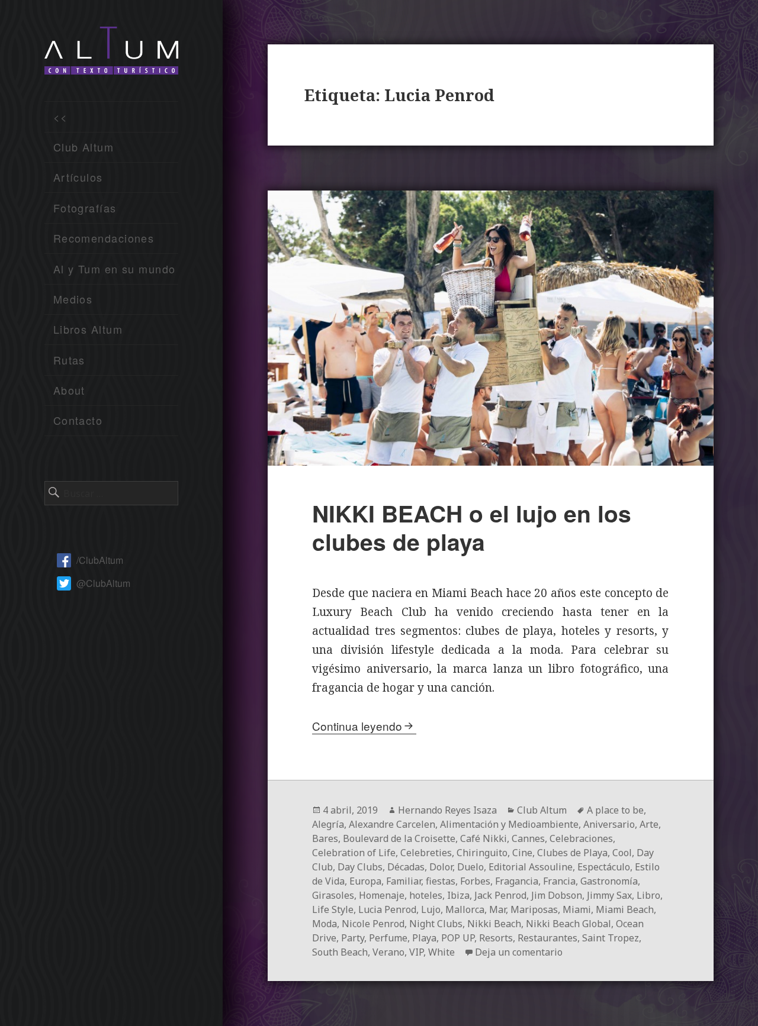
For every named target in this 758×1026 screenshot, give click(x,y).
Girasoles (333, 895)
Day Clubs (360, 866)
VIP (416, 952)
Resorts (496, 937)
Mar (497, 909)
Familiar (403, 881)
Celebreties (426, 852)
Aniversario (609, 824)
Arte (649, 824)
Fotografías (85, 207)
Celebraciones (581, 838)
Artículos (78, 177)
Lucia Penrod (387, 909)
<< (60, 116)
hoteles (425, 895)
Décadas (406, 866)
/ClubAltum (99, 560)
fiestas (440, 881)
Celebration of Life (354, 852)
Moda (324, 923)
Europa (365, 881)
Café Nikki (483, 838)
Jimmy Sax (609, 895)
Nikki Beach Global (568, 923)
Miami (577, 909)
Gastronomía (609, 881)
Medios (73, 298)
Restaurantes (547, 937)
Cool (622, 852)
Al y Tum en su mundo (114, 268)
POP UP (457, 937)
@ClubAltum (103, 583)
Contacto (78, 420)
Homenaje (381, 895)
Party (352, 937)
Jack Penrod (500, 895)
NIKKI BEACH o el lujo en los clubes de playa (471, 527)
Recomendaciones (104, 238)
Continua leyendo (357, 726)
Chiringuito (482, 852)
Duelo (470, 866)
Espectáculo (603, 866)
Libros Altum (88, 329)
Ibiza (458, 895)
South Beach (340, 952)
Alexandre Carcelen (392, 824)
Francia (559, 881)
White (441, 952)
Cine (522, 852)
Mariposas (534, 909)
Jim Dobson (556, 895)
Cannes (528, 838)
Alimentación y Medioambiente (509, 824)
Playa (424, 937)
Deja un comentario (519, 952)
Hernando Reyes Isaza (447, 810)
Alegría (328, 824)
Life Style (333, 909)
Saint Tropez (610, 937)
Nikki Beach (494, 923)
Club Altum (83, 146)
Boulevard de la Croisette (399, 838)
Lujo (431, 909)
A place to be (615, 810)
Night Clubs (435, 923)
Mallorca (464, 909)
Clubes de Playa (572, 852)
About (69, 390)
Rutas (69, 359)
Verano (388, 952)
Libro (648, 895)
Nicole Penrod (373, 923)
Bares (325, 838)
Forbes (475, 881)
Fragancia (516, 881)
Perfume (388, 937)
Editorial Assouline (531, 866)
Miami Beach (625, 909)
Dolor (440, 866)
